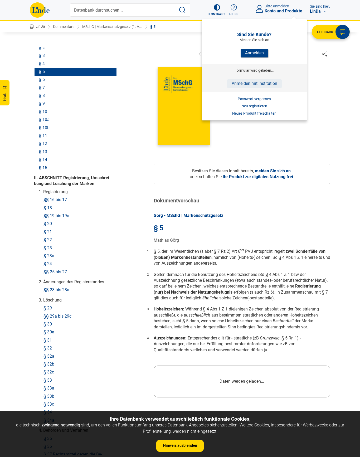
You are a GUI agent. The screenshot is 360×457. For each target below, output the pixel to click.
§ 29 (47, 307)
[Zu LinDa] (40, 10)
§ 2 (42, 47)
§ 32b (48, 363)
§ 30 (47, 323)
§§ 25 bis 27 (55, 271)
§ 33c (48, 403)
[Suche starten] (182, 10)
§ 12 (43, 143)
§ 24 (47, 263)
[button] (216, 10)
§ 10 (43, 111)
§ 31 (47, 339)
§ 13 (43, 151)
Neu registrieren (254, 106)
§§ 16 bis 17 (55, 199)
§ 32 (47, 348)
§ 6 (42, 79)
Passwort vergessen (254, 99)
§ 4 (42, 63)
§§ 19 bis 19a (56, 215)
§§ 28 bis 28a (56, 289)
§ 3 (42, 55)
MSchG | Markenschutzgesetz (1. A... (112, 27)
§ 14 (43, 159)
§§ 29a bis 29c (57, 315)
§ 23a (48, 255)
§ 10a (44, 119)
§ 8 (42, 95)
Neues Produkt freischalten (254, 113)
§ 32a (48, 355)
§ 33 (47, 379)
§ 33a (48, 388)
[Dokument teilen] (324, 54)
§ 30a (48, 331)
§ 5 (152, 27)
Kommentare (63, 27)
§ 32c (48, 372)
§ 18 (47, 207)
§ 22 (47, 239)
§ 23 (47, 247)
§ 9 (42, 103)
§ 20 (47, 223)
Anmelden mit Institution (254, 83)
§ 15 (43, 167)
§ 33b (48, 395)
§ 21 (47, 231)
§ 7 (42, 87)
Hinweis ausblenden (180, 445)
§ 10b (44, 127)
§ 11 (43, 135)
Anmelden (254, 52)
